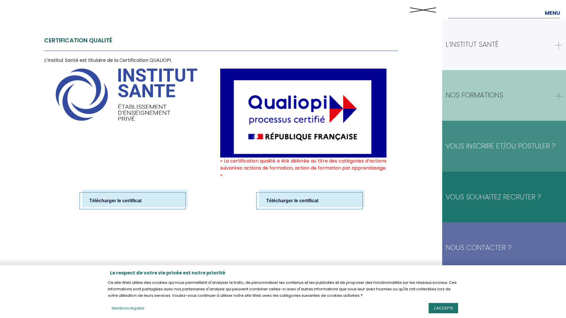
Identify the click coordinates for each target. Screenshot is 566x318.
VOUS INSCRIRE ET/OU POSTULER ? (500, 146)
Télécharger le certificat (115, 200)
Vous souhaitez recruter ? (493, 197)
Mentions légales (128, 308)
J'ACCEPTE (443, 308)
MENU (552, 12)
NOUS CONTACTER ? (478, 247)
